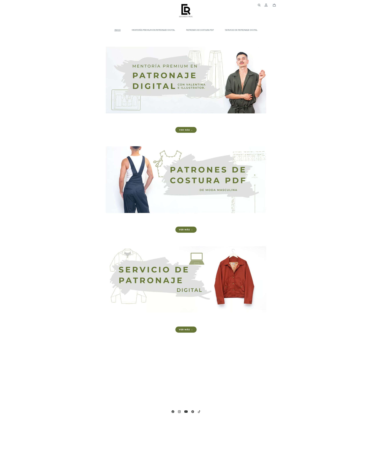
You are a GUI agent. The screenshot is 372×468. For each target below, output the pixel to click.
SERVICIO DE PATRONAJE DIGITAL (241, 30)
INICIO (118, 30)
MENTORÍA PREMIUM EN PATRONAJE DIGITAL (153, 30)
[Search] (259, 5)
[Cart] (275, 5)
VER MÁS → (186, 130)
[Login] (266, 4)
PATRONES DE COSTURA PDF (200, 30)
